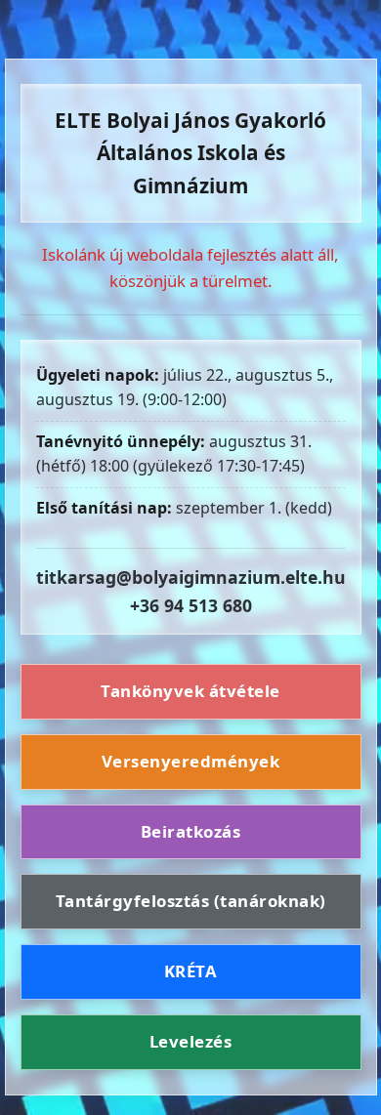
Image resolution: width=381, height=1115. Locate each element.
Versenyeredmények (191, 761)
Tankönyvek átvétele (190, 691)
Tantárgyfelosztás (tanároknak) (191, 900)
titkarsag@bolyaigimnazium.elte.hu (191, 577)
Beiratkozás (191, 831)
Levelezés (191, 1041)
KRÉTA (191, 971)
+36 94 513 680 (191, 605)
